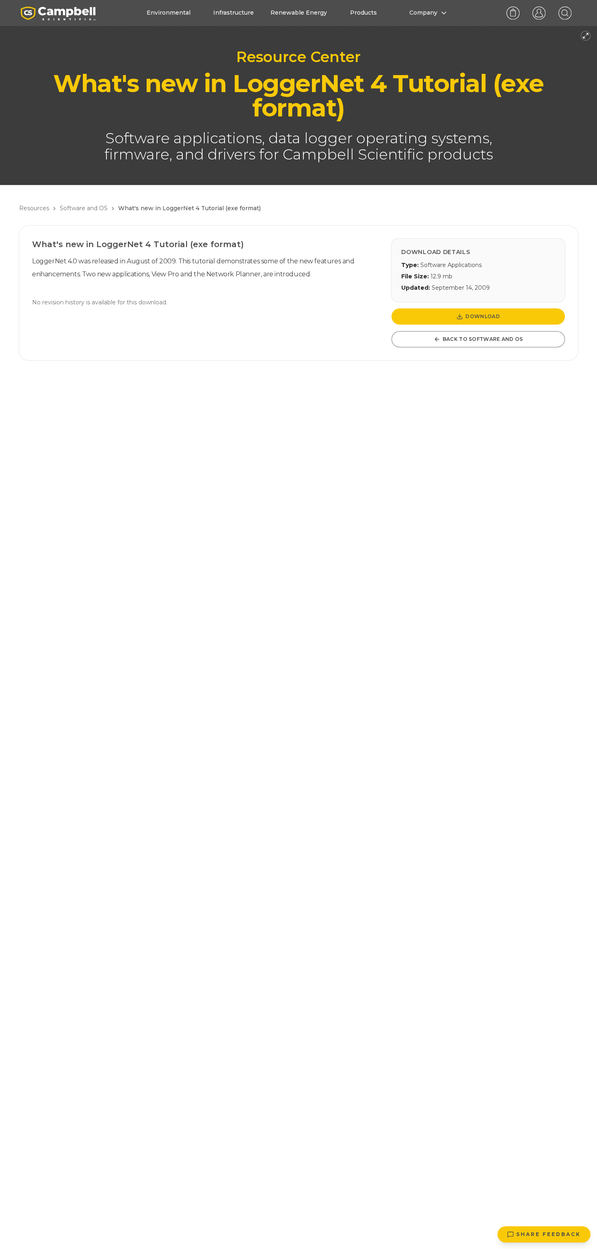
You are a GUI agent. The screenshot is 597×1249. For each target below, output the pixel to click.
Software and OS (84, 208)
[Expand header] (586, 36)
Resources (34, 208)
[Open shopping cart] (513, 13)
